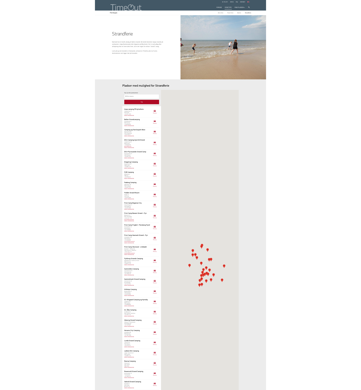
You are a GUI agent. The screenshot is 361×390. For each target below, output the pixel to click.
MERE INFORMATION (129, 115)
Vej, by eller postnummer (131, 92)
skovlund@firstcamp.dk (129, 253)
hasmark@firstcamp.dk (129, 241)
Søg (142, 102)
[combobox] (141, 96)
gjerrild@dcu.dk (127, 146)
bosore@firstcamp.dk (129, 219)
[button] (207, 250)
